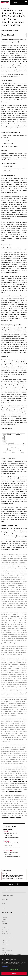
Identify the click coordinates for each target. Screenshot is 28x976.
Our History (4, 919)
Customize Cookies (14, 969)
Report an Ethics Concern (7, 942)
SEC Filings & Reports (6, 933)
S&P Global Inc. (7, 912)
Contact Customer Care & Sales (8, 938)
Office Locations (5, 944)
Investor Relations (5, 927)
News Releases (5, 929)
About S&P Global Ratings (7, 895)
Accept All (14, 973)
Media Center (5, 899)
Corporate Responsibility (7, 950)
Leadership (4, 952)
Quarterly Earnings (6, 931)
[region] (14, 965)
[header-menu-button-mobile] (25, 2)
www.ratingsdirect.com (20, 781)
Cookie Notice (5, 966)
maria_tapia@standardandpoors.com (12, 837)
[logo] (5, 2)
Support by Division (6, 940)
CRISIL (3, 903)
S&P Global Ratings (8, 890)
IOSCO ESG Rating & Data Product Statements (11, 954)
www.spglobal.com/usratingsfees (12, 791)
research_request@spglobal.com (11, 817)
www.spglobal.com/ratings (13, 779)
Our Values (4, 917)
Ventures (4, 921)
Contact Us (4, 908)
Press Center (4, 923)
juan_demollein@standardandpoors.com (12, 856)
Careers (3, 948)
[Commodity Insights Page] (16, 884)
